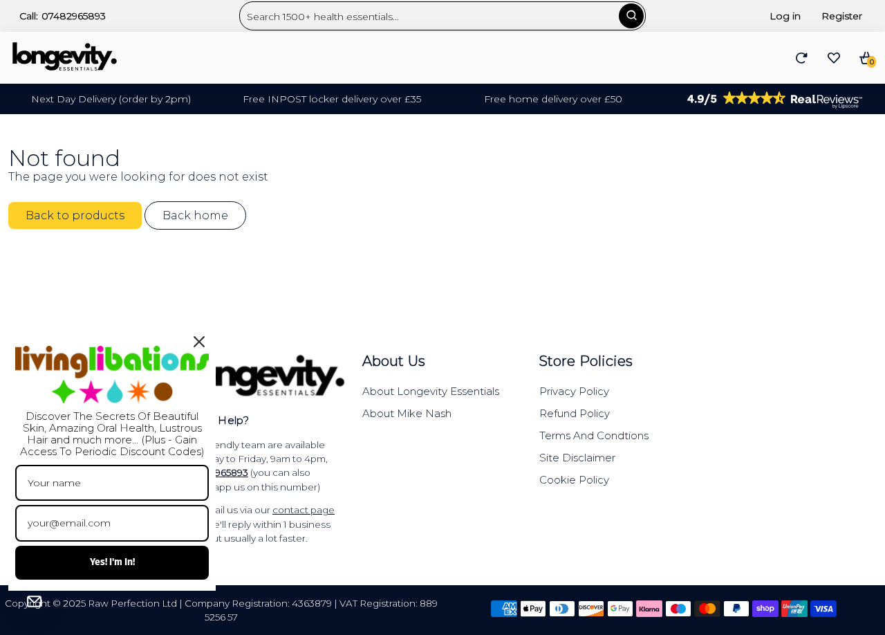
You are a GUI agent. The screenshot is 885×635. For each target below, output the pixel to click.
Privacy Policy (574, 391)
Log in (785, 16)
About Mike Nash (406, 413)
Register (841, 16)
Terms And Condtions (594, 435)
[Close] (199, 341)
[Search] (631, 15)
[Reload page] (802, 58)
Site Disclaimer (577, 457)
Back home (195, 215)
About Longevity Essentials (430, 391)
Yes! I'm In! (112, 562)
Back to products (75, 215)
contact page (303, 509)
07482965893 (73, 16)
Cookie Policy (574, 479)
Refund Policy (574, 413)
